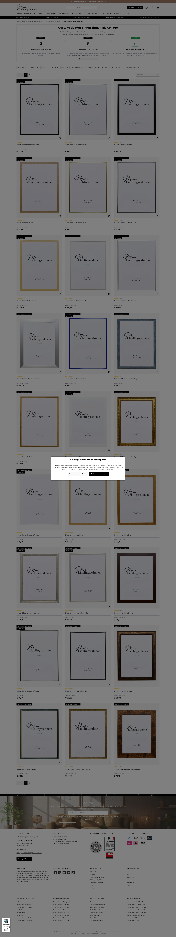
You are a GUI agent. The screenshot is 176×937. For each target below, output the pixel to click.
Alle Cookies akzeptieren (99, 474)
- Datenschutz (88, 478)
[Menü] (9, 919)
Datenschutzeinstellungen (78, 474)
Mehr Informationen (107, 469)
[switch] (6, 930)
